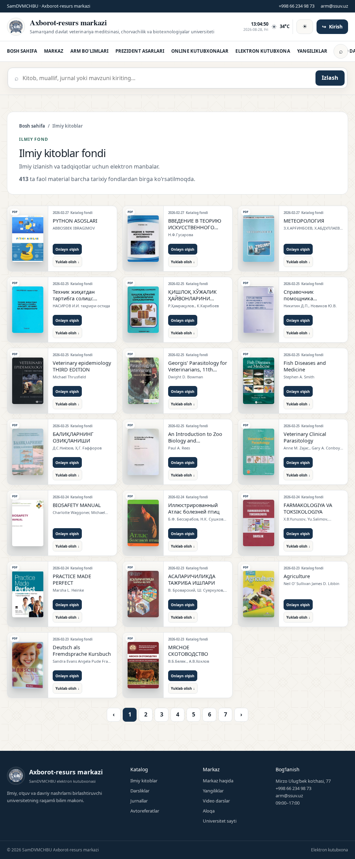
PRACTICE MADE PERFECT (72, 579)
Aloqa (209, 811)
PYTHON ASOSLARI (75, 220)
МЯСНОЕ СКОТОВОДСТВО (188, 650)
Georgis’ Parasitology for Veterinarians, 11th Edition (197, 369)
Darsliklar (139, 791)
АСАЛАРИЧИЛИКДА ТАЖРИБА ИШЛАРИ (191, 579)
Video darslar (216, 801)
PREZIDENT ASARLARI (139, 51)
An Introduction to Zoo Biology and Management (195, 440)
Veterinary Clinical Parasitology (305, 437)
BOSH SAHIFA (22, 51)
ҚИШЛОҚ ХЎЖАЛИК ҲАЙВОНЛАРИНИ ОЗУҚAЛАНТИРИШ (192, 298)
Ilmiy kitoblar (143, 781)
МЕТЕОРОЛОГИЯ (304, 220)
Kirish (332, 26)
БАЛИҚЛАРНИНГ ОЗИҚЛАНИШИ (73, 437)
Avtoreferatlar (144, 811)
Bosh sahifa (32, 126)
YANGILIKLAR (312, 51)
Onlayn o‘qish (67, 249)
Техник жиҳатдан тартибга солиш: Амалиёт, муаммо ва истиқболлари (78, 301)
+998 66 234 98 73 (296, 6)
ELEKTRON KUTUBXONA (262, 51)
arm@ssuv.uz (334, 6)
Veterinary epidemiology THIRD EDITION (82, 366)
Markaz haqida (218, 781)
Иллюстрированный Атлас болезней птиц (193, 508)
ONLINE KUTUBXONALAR (199, 51)
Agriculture (297, 576)
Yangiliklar (213, 791)
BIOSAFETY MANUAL (77, 504)
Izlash (330, 77)
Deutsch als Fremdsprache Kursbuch (82, 650)
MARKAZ (53, 51)
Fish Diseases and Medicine (305, 366)
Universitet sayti (219, 821)
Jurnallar (139, 801)
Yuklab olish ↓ (67, 261)
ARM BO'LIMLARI (89, 51)
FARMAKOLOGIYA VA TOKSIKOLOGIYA (308, 508)
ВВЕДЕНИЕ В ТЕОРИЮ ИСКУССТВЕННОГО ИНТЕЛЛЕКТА (194, 227)
